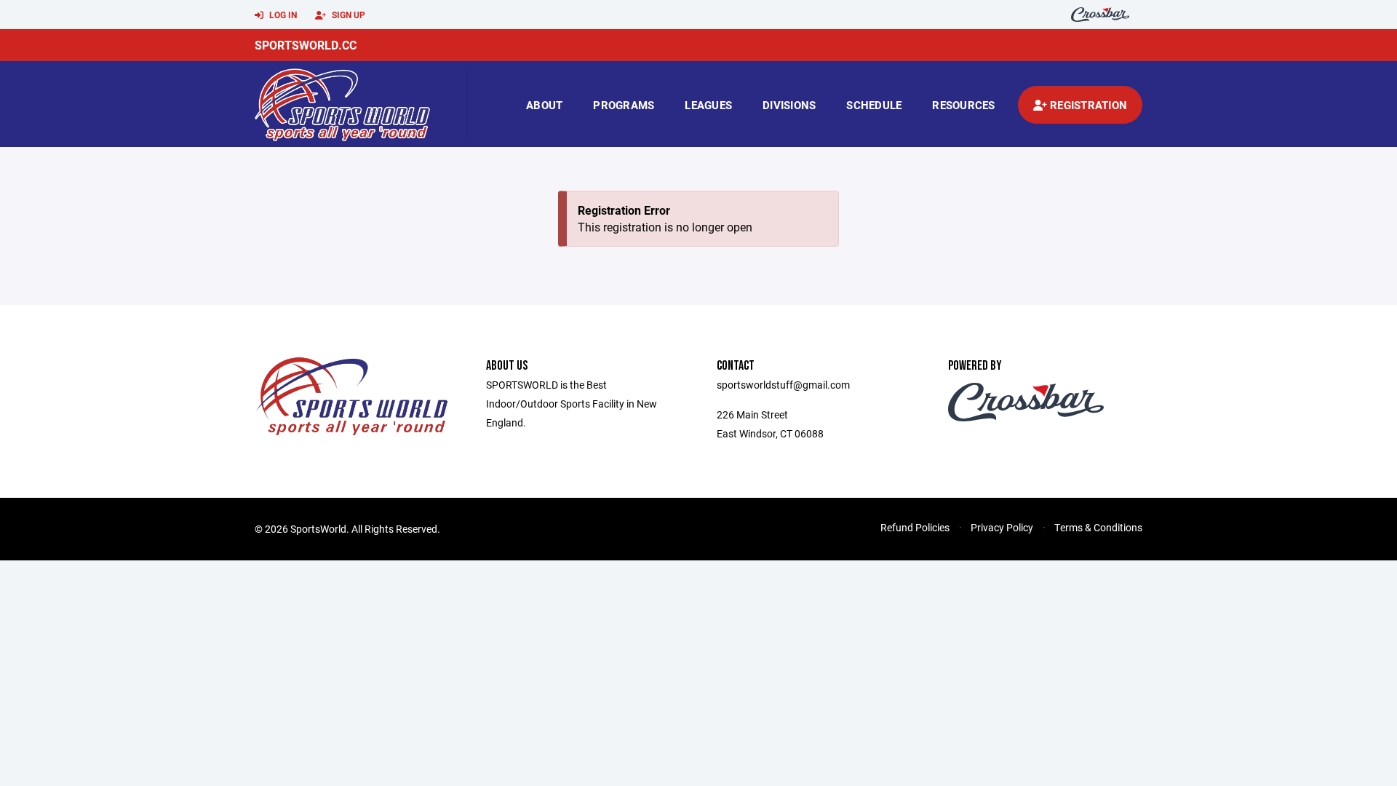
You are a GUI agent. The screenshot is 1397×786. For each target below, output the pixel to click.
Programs (623, 105)
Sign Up (347, 14)
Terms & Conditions (1098, 527)
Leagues (708, 105)
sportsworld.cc (306, 44)
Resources (963, 105)
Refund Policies (915, 527)
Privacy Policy (1002, 527)
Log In (282, 14)
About (544, 105)
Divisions (789, 105)
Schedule (874, 105)
